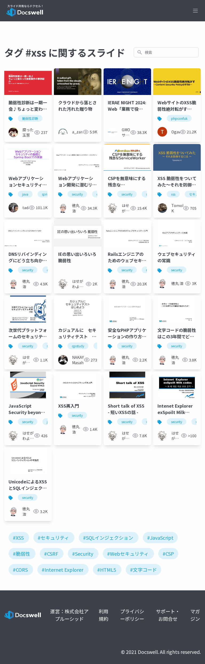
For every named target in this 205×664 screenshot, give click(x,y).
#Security (82, 553)
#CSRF (51, 553)
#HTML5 (106, 569)
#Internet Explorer (62, 569)
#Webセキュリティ (128, 553)
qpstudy (78, 346)
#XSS (18, 537)
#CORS (20, 569)
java (25, 194)
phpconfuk (179, 118)
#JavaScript (160, 537)
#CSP (168, 553)
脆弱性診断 (30, 118)
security (77, 194)
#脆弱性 (21, 553)
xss (173, 194)
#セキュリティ (53, 537)
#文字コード (143, 569)
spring (46, 194)
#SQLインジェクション (108, 537)
